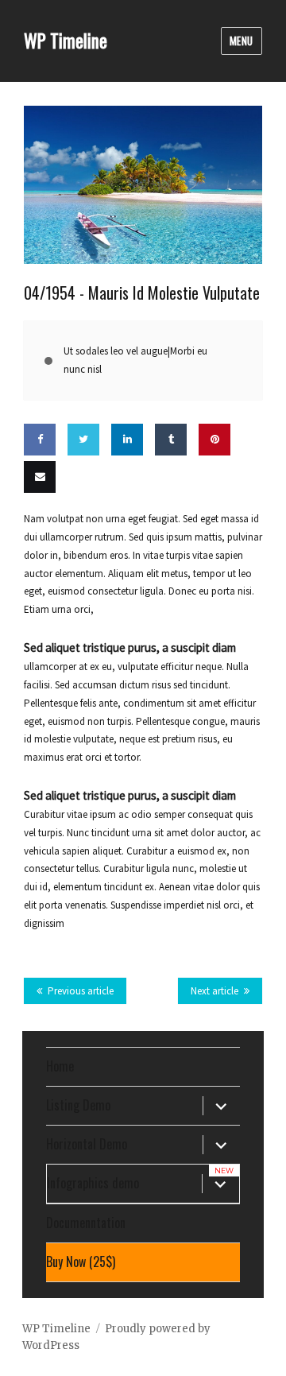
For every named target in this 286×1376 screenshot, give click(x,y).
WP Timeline (65, 40)
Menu (241, 40)
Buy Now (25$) (80, 1261)
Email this (36, 523)
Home (60, 1066)
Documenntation (86, 1222)
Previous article (81, 991)
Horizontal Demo (86, 1143)
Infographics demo (93, 1182)
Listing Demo (78, 1104)
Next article (214, 991)
